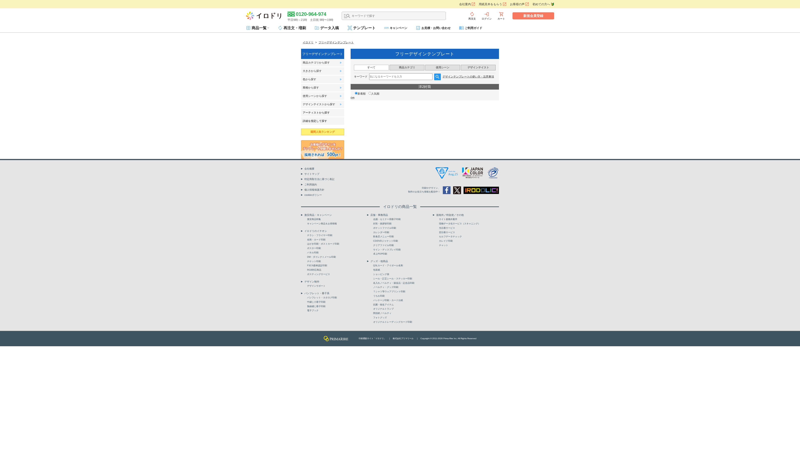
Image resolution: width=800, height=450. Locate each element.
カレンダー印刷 (381, 232)
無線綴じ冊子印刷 (316, 306)
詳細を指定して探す (315, 120)
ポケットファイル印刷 (384, 228)
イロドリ (308, 42)
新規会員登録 (533, 16)
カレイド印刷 (446, 241)
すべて (371, 67)
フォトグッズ (380, 317)
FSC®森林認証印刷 (317, 265)
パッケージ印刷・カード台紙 (388, 300)
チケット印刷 (314, 261)
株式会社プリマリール (403, 338)
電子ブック (313, 310)
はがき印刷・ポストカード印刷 (323, 243)
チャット (443, 245)
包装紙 (376, 270)
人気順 (375, 93)
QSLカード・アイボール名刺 (388, 265)
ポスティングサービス (318, 274)
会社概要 (309, 168)
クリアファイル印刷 (383, 245)
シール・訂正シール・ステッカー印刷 (392, 278)
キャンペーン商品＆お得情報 (322, 223)
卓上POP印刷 (380, 253)
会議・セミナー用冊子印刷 (387, 219)
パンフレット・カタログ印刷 (322, 297)
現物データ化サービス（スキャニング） (459, 223)
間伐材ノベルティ (382, 313)
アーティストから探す (316, 112)
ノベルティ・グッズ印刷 (385, 287)
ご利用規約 (310, 184)
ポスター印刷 (314, 248)
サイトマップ (311, 173)
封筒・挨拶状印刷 (382, 223)
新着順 (362, 93)
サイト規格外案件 (448, 219)
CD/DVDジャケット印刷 (385, 241)
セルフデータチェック (450, 236)
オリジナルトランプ (383, 309)
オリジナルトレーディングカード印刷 (392, 322)
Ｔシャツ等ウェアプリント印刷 (389, 291)
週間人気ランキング (322, 131)
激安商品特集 (314, 219)
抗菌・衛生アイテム (383, 304)
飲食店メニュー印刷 (383, 236)
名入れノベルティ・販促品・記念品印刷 (393, 283)
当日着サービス (447, 228)
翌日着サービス (447, 232)
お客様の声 (517, 4)
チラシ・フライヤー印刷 (319, 235)
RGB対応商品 (314, 270)
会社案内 (465, 4)
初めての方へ (541, 4)
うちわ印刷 (379, 296)
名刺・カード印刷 (316, 239)
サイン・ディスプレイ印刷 (387, 249)
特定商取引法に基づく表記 (319, 179)
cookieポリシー (313, 195)
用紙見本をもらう (490, 4)
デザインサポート (316, 286)
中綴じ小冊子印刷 (316, 302)
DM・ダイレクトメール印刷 (321, 257)
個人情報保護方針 (314, 189)
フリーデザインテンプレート (336, 42)
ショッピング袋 (381, 274)
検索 (347, 16)
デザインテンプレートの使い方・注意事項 (468, 76)
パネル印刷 (313, 252)
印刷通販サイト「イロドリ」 (372, 338)
